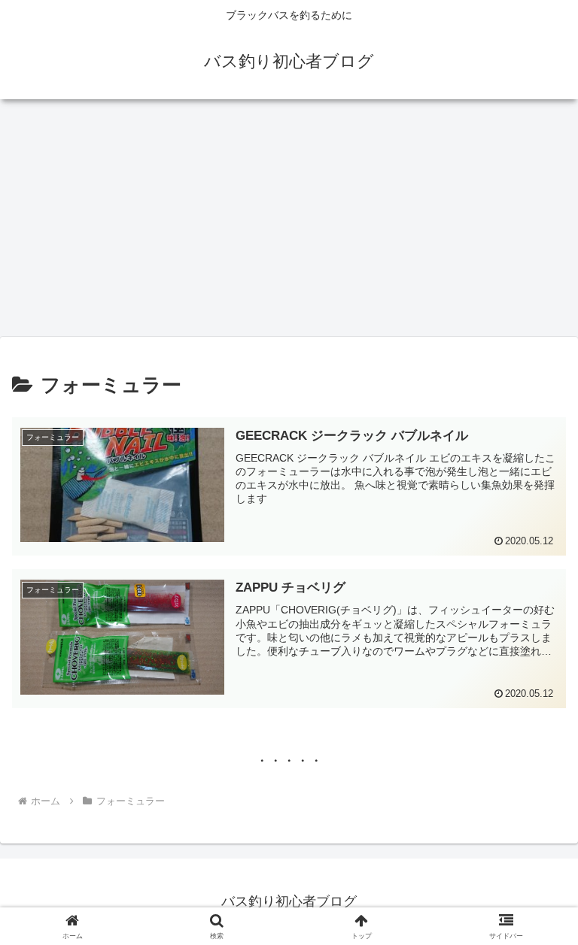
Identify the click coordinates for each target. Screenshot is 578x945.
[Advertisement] (289, 222)
